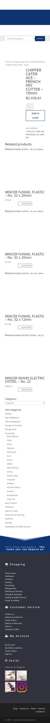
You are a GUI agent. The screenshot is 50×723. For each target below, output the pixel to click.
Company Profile (12, 629)
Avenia (10, 471)
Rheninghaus (12, 436)
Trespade (11, 479)
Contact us (9, 614)
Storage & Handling (13, 425)
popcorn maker (11, 511)
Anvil (9, 456)
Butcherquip (12, 495)
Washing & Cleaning (13, 591)
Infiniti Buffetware (12, 421)
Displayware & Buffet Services (18, 526)
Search (40, 38)
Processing (15, 62)
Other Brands (13, 467)
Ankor (9, 444)
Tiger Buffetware (12, 417)
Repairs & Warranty (13, 623)
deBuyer (10, 483)
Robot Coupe (12, 475)
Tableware (9, 507)
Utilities (8, 413)
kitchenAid (11, 452)
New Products (11, 503)
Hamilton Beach (14, 487)
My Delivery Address (14, 648)
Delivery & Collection (14, 617)
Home (7, 62)
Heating (8, 522)
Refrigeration (10, 429)
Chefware (9, 518)
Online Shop (10, 573)
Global (9, 464)
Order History (11, 620)
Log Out (8, 654)
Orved (9, 460)
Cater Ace (24, 62)
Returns (8, 626)
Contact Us (24, 708)
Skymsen (10, 448)
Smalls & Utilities (12, 600)
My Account (10, 645)
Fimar (9, 440)
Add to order (35, 115)
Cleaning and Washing (14, 515)
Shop (15, 708)
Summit (10, 491)
